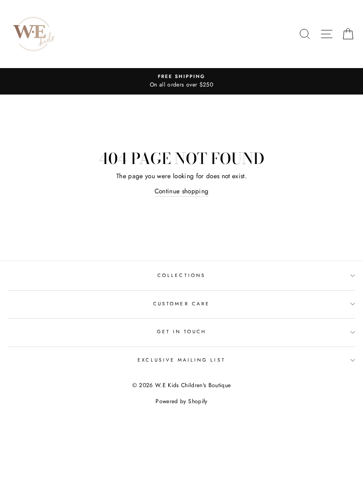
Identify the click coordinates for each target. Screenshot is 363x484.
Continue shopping (182, 191)
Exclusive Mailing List (181, 359)
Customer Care (181, 303)
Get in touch (182, 331)
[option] (181, 81)
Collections (181, 275)
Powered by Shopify (181, 401)
